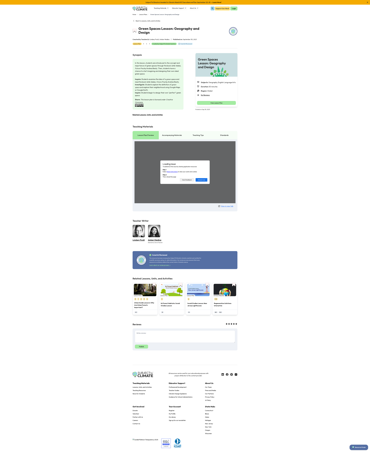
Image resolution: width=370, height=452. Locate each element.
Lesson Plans (143, 14)
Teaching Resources (139, 390)
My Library (172, 417)
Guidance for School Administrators (180, 397)
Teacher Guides (174, 390)
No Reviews (205, 95)
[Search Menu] (212, 8)
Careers (135, 420)
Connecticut (209, 410)
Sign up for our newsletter (177, 420)
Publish (141, 347)
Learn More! (216, 2)
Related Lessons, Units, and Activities (148, 115)
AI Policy (208, 400)
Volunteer (136, 414)
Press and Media (210, 390)
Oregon (207, 430)
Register (171, 410)
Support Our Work (222, 8)
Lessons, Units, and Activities (142, 387)
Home (134, 14)
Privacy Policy (209, 397)
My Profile (172, 414)
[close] (367, 2)
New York (208, 427)
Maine (207, 417)
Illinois (207, 414)
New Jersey (209, 424)
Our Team (208, 387)
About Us (209, 383)
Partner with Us (138, 417)
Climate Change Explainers (178, 394)
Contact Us (136, 424)
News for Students (139, 394)
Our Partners (209, 394)
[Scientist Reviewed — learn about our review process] (233, 31)
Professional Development (177, 387)
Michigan (208, 420)
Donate (135, 410)
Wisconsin (208, 433)
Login (234, 8)
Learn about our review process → (159, 265)
